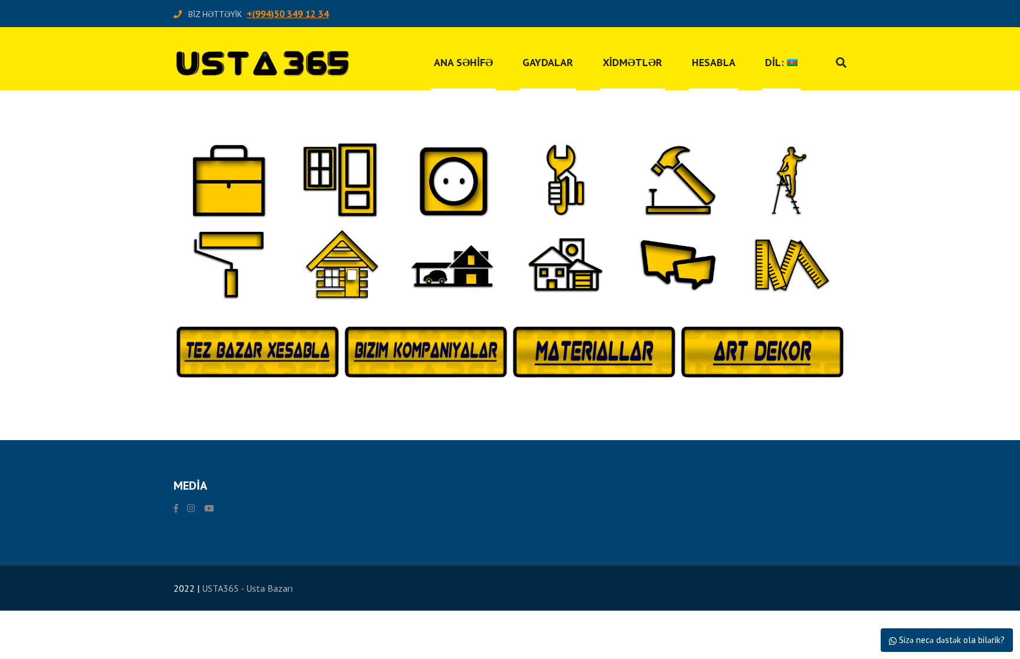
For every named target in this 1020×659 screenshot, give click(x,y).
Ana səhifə (463, 62)
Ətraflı (228, 204)
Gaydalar (547, 62)
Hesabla (713, 62)
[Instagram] (191, 508)
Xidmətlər (632, 62)
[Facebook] (176, 508)
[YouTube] (209, 508)
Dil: (776, 62)
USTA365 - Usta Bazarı (247, 588)
